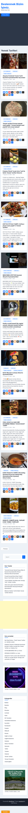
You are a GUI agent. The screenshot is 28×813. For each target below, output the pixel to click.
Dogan (13, 659)
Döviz (20, 650)
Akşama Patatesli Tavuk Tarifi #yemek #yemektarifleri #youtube (14, 76)
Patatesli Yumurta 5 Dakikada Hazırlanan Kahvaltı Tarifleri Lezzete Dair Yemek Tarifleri (15, 646)
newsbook (21, 801)
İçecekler (7, 723)
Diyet (6, 715)
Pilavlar (6, 733)
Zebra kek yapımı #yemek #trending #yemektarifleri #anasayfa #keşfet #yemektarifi (14, 586)
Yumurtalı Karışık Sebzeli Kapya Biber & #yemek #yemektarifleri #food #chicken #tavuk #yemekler (15, 571)
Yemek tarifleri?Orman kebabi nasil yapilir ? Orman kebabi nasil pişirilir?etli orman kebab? (13, 125)
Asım (19, 653)
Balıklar (6, 702)
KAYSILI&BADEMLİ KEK (11, 650)
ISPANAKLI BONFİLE (10, 653)
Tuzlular (7, 751)
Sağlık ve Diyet (8, 736)
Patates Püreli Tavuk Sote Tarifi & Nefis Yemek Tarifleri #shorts (14, 172)
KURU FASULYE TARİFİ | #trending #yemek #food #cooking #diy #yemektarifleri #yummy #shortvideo (14, 475)
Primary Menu (5, 14)
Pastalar (7, 728)
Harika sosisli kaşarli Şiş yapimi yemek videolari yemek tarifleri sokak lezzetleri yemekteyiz (13, 325)
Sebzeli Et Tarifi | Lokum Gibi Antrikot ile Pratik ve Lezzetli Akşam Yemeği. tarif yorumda (15, 657)
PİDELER (7, 731)
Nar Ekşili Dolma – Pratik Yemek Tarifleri (15, 640)
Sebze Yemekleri (7, 270)
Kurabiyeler (8, 725)
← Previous (5, 548)
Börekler (7, 710)
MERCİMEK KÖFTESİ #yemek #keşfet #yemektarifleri (12, 276)
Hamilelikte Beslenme (10, 720)
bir (14, 79)
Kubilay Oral (14, 648)
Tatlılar (6, 748)
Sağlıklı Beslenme (9, 738)
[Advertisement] (14, 31)
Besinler (7, 705)
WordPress (11, 801)
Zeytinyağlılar (8, 761)
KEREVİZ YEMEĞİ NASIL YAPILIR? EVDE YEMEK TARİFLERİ (14, 521)
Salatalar (7, 741)
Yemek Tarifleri (7, 73)
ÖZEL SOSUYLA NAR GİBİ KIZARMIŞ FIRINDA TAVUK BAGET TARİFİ (14, 423)
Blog (6, 707)
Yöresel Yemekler (18, 370)
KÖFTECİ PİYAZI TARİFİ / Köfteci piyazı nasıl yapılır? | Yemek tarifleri (13, 225)
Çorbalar (6, 368)
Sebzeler (7, 746)
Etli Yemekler (7, 71)
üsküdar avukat (10, 642)
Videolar (15, 71)
